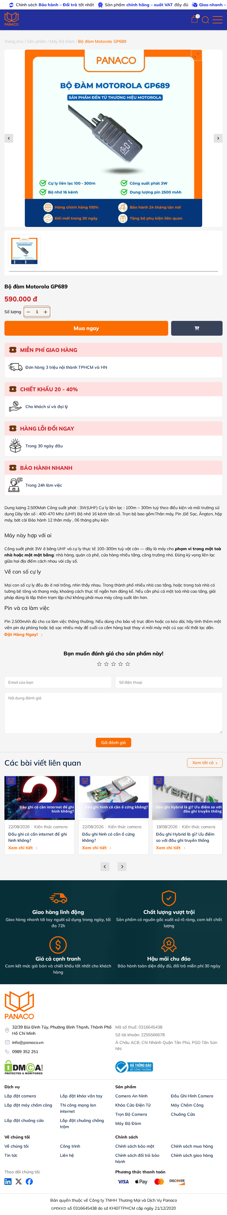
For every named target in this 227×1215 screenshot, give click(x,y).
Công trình (70, 1146)
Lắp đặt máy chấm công (28, 1105)
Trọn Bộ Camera (131, 1114)
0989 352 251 (25, 1051)
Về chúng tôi (16, 1146)
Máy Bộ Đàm (62, 41)
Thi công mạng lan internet (78, 1108)
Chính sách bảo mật (134, 1146)
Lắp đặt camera (20, 1096)
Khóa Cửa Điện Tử (132, 1105)
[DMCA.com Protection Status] (23, 1073)
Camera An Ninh (131, 1096)
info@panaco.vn (27, 1042)
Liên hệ (67, 1155)
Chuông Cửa (183, 1114)
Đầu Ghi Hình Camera (192, 1096)
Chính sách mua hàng (192, 1146)
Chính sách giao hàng (192, 1155)
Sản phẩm (36, 41)
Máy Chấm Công (187, 1105)
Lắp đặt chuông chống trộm (82, 1123)
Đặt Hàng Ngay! (21, 634)
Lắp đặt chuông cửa (24, 1120)
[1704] (197, 328)
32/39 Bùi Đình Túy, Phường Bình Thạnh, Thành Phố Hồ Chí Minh (61, 1030)
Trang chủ (13, 41)
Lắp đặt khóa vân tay (81, 1096)
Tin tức (10, 1155)
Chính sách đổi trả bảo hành (137, 1158)
